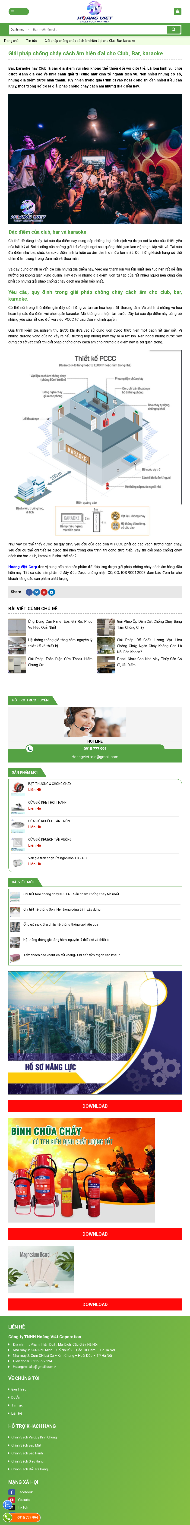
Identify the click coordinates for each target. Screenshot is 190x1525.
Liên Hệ (16, 1413)
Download (95, 1106)
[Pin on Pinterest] (44, 592)
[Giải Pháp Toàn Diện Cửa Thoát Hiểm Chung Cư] (17, 664)
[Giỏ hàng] (177, 12)
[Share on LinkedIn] (51, 592)
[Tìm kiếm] (173, 30)
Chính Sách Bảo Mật (26, 1445)
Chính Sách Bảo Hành (27, 1453)
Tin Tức (17, 1405)
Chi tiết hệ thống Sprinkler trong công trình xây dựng (62, 909)
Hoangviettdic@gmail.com (95, 756)
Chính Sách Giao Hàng (27, 1461)
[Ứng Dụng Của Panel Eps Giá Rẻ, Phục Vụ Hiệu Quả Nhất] (17, 627)
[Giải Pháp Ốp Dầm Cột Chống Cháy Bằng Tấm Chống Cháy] (106, 627)
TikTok (23, 1507)
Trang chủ (11, 41)
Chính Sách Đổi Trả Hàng (29, 1469)
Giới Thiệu (18, 1389)
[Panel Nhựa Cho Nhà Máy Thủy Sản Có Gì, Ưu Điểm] (106, 664)
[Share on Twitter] (36, 592)
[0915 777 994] (7, 1517)
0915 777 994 (95, 749)
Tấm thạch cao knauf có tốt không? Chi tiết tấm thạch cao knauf (71, 955)
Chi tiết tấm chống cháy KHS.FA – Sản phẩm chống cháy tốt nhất (71, 894)
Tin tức (31, 41)
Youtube (24, 1500)
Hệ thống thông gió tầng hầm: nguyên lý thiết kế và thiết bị (66, 940)
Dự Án (15, 1397)
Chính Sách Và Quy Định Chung (34, 1437)
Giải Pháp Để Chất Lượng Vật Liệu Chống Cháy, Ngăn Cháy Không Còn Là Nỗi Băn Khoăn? (149, 646)
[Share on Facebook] (29, 592)
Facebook (25, 1492)
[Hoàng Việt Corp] (95, 11)
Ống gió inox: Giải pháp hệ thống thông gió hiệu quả (60, 924)
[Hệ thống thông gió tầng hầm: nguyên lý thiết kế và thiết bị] (17, 645)
